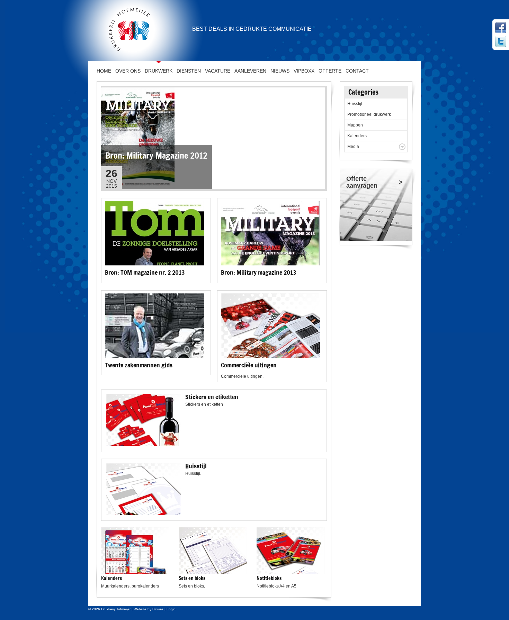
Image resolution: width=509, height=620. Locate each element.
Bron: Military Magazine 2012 (156, 155)
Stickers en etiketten (211, 396)
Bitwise (157, 609)
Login (171, 609)
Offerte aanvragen (361, 182)
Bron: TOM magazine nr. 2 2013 (145, 272)
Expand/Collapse (402, 146)
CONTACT (357, 71)
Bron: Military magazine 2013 (258, 272)
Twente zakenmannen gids (138, 364)
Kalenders (111, 578)
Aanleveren (250, 71)
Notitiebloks (269, 578)
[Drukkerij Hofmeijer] (127, 30)
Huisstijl (196, 465)
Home (104, 71)
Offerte (330, 71)
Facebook (500, 27)
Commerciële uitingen (249, 364)
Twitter (500, 41)
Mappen (355, 125)
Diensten (189, 71)
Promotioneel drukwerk (369, 114)
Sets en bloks (192, 578)
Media (353, 146)
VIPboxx (304, 71)
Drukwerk (158, 71)
